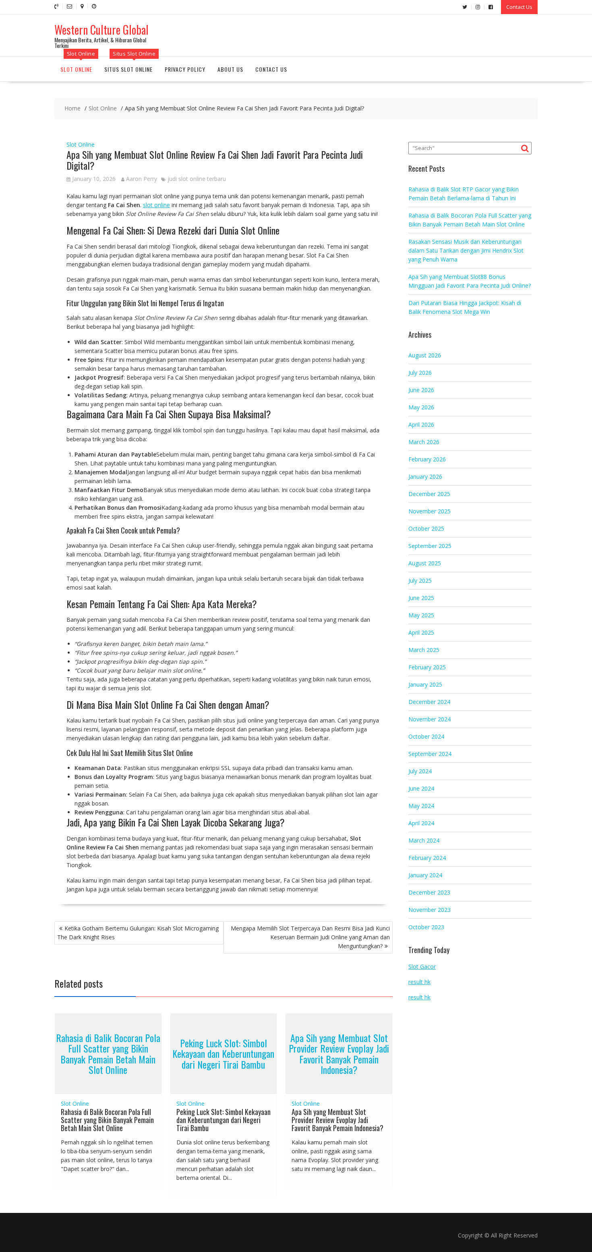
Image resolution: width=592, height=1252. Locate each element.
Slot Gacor (422, 966)
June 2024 (421, 788)
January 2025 (425, 684)
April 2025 (421, 632)
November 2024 (429, 719)
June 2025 (421, 598)
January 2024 (425, 875)
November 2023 (429, 910)
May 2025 (421, 615)
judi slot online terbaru (197, 179)
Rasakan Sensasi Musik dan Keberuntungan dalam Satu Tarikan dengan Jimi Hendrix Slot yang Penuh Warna (466, 250)
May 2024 (421, 806)
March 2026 (423, 442)
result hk (419, 982)
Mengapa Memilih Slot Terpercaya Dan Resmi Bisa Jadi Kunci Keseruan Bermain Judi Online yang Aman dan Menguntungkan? (310, 937)
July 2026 (420, 372)
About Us (230, 69)
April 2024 (421, 823)
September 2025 (429, 546)
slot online (156, 205)
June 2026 (421, 390)
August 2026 (424, 355)
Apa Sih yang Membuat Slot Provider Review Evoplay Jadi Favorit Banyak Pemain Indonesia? (339, 1053)
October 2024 (426, 736)
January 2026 (425, 476)
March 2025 (423, 650)
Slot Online (76, 69)
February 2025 (427, 667)
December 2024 (429, 702)
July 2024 (420, 771)
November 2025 (429, 511)
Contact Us (519, 6)
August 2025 (424, 563)
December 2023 (429, 892)
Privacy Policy (185, 69)
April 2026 (421, 424)
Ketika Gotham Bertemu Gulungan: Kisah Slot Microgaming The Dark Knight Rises (138, 932)
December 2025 (429, 494)
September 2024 (429, 754)
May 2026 (421, 407)
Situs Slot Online (128, 69)
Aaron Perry (141, 179)
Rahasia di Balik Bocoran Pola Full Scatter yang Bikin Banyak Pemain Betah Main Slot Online (108, 1053)
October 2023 (426, 927)
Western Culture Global (101, 29)
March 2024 (423, 840)
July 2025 (420, 580)
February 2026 (427, 459)
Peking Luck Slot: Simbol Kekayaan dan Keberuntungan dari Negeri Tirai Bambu (223, 1053)
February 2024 (427, 858)
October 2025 (426, 528)
